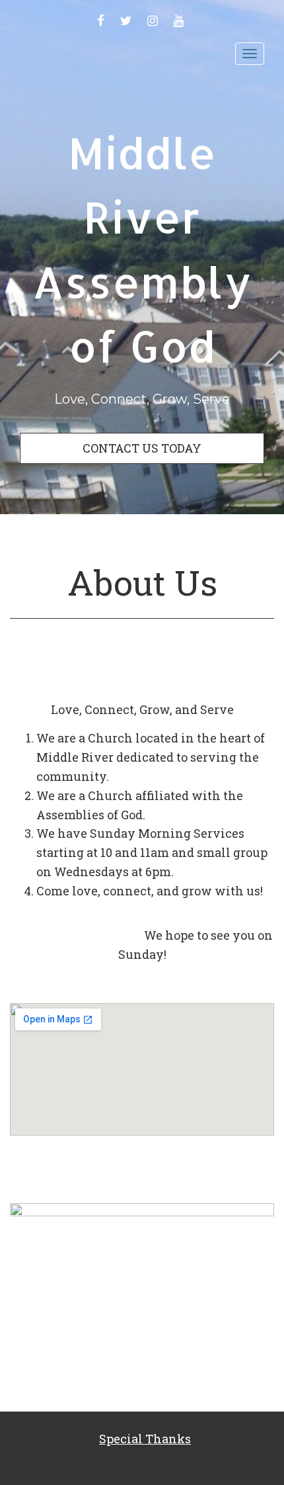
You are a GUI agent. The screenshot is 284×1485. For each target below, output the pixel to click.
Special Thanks (145, 1439)
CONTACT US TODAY (142, 448)
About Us (142, 582)
